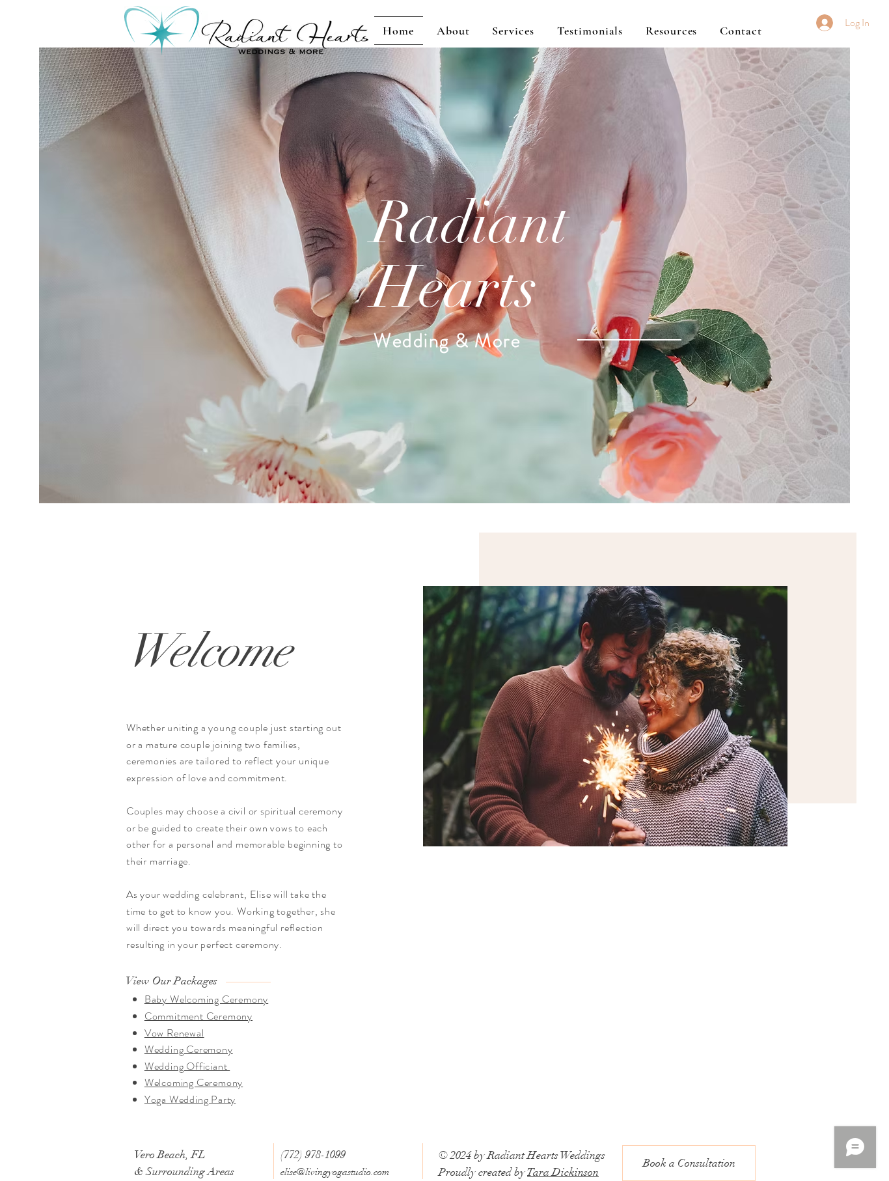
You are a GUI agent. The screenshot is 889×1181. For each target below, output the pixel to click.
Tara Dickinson (563, 1172)
